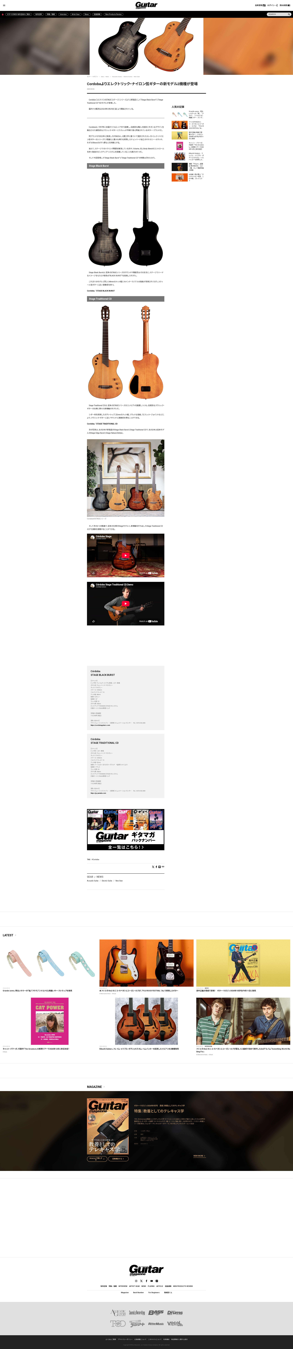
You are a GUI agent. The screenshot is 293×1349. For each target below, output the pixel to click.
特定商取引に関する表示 (179, 1339)
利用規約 (166, 1339)
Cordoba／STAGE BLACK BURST (101, 291)
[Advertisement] (125, 646)
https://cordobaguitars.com (100, 725)
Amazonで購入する (97, 1159)
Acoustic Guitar (117, 76)
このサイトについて (155, 1339)
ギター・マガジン (92, 76)
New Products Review (113, 14)
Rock (114, 993)
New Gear (137, 76)
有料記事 (38, 14)
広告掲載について (140, 1339)
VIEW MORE (199, 1156)
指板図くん (168, 1292)
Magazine (96, 1086)
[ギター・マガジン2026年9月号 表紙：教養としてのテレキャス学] (108, 1153)
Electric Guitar (128, 76)
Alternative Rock (106, 993)
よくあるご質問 (111, 1339)
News (87, 14)
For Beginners (154, 1292)
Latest (10, 935)
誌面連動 (97, 14)
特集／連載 (51, 14)
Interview (63, 14)
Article (159, 1286)
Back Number (138, 1292)
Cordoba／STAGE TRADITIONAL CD (102, 424)
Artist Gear (76, 14)
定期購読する (118, 1158)
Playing (151, 1286)
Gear (102, 76)
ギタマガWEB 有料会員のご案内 (18, 14)
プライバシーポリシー (125, 1339)
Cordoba (96, 859)
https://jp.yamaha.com (98, 793)
